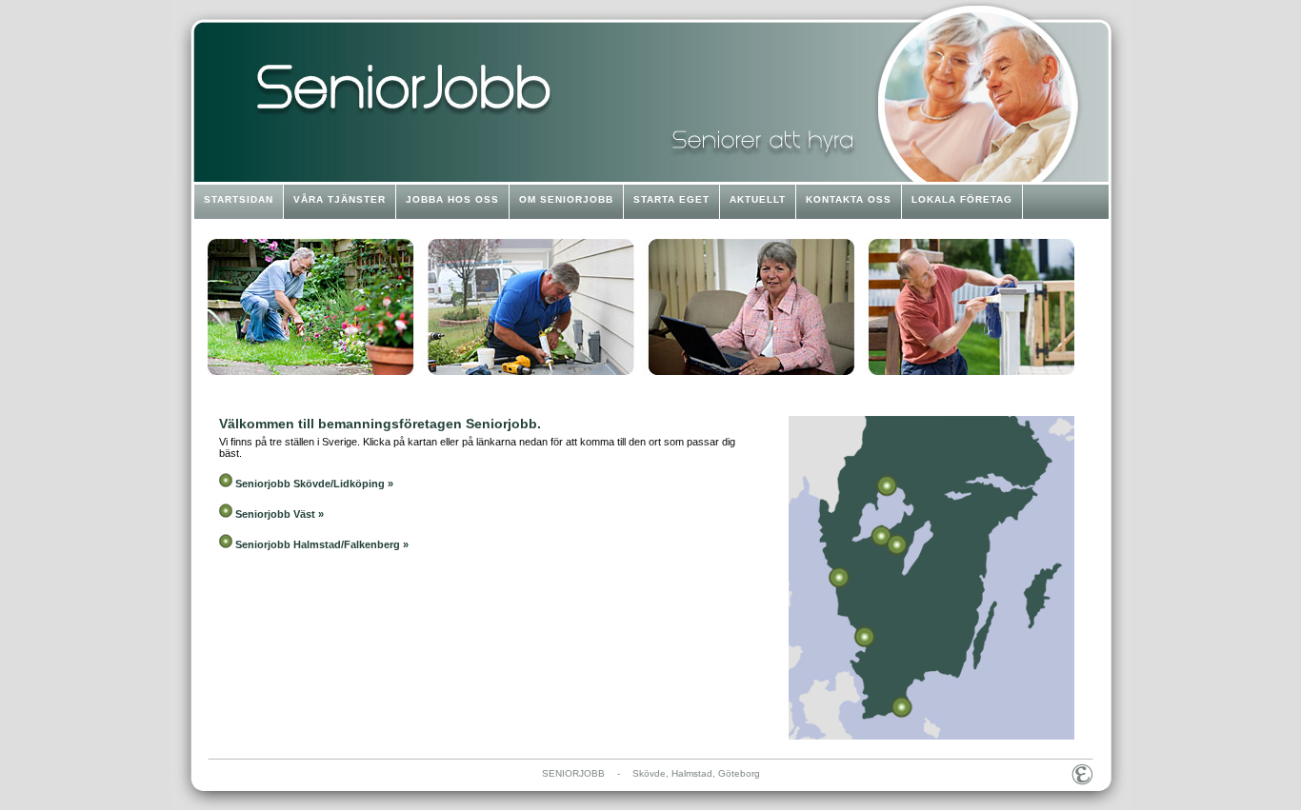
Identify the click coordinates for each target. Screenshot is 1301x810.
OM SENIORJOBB (566, 199)
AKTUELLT (758, 199)
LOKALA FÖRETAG (961, 199)
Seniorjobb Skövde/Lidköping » (314, 483)
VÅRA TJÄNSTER (339, 199)
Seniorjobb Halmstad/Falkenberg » (322, 544)
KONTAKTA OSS (848, 199)
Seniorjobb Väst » (279, 514)
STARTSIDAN (238, 199)
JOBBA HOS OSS (452, 199)
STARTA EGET (671, 199)
